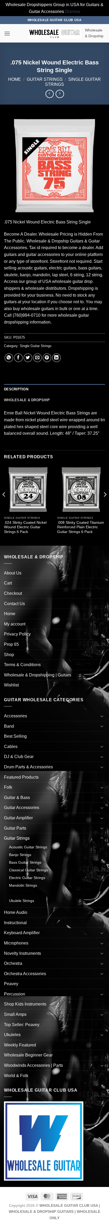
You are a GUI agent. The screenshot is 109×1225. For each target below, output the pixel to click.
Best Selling (15, 736)
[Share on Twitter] (28, 357)
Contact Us (14, 603)
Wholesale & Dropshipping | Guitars (37, 675)
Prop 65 (11, 644)
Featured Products (21, 777)
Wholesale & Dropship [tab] (27, 400)
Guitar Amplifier (18, 818)
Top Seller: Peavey (21, 1024)
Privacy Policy (17, 634)
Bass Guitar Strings (25, 862)
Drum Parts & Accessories (28, 767)
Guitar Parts (15, 828)
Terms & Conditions (22, 664)
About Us (12, 573)
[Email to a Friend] (37, 357)
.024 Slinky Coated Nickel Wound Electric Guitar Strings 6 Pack (25, 527)
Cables (10, 746)
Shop (9, 654)
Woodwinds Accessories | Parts (33, 1065)
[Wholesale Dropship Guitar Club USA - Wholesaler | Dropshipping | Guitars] (54, 33)
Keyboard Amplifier (22, 933)
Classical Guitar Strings (28, 870)
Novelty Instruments (22, 953)
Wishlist (11, 685)
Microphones (16, 943)
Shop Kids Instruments (25, 1004)
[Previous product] (60, 94)
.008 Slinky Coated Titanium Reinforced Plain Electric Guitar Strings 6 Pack (80, 527)
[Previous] (4, 505)
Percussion (14, 994)
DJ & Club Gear (19, 756)
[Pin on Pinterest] (47, 357)
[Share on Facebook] (18, 357)
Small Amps (15, 1014)
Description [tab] (16, 389)
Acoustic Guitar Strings (28, 847)
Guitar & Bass (17, 797)
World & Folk (16, 1075)
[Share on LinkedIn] (56, 357)
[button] (7, 33)
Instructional (15, 922)
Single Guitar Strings (36, 346)
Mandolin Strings (23, 885)
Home (14, 79)
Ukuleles (12, 1034)
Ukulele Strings (21, 901)
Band (9, 726)
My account (14, 624)
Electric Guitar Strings (27, 878)
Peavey (11, 983)
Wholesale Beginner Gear (28, 1055)
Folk (8, 787)
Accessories (15, 716)
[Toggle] (102, 716)
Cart (8, 583)
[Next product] (50, 94)
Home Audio (15, 912)
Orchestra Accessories (25, 973)
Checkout (13, 593)
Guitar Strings (45, 79)
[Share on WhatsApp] (8, 357)
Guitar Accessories (21, 807)
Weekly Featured (20, 1045)
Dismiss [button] (72, 11)
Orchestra (13, 963)
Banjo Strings (20, 855)
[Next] (105, 505)
